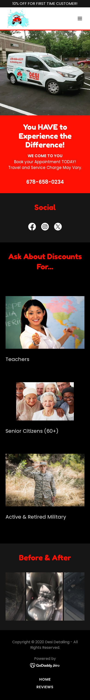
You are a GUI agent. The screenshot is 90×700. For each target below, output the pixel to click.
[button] (79, 18)
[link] (18, 18)
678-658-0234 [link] (45, 182)
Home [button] (45, 679)
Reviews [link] (45, 687)
